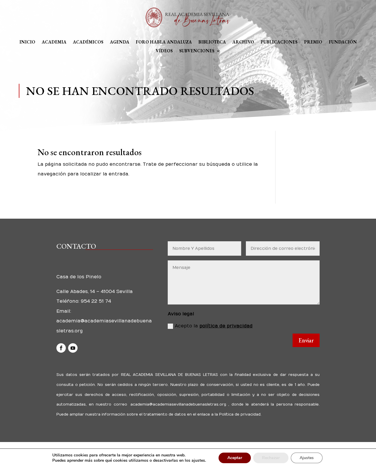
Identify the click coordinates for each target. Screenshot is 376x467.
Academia (54, 42)
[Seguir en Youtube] (73, 348)
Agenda (119, 42)
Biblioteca (212, 42)
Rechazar (271, 458)
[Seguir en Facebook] (61, 348)
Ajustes (307, 458)
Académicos (88, 42)
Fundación (343, 42)
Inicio (27, 42)
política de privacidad (226, 326)
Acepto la (214, 326)
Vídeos (164, 51)
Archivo (243, 42)
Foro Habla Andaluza (164, 42)
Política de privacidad (239, 414)
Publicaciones (279, 42)
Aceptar (234, 458)
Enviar (306, 340)
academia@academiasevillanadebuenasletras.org (178, 404)
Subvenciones (196, 51)
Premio (313, 42)
